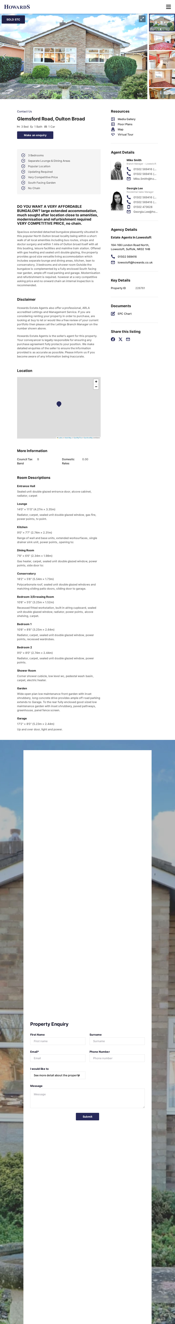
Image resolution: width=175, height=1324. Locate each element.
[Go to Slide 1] (162, 22)
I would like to (39, 1068)
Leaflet (60, 438)
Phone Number (100, 1051)
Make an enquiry (35, 135)
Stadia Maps (68, 438)
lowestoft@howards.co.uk (135, 262)
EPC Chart (124, 313)
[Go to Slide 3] (162, 60)
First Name (37, 1034)
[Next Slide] (143, 56)
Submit (87, 1116)
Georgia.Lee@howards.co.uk (145, 211)
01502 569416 (127, 256)
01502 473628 (143, 207)
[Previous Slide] (4, 56)
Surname (96, 1034)
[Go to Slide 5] (162, 97)
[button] (73, 56)
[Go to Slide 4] (162, 78)
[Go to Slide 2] (162, 41)
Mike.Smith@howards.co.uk (145, 178)
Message (36, 1086)
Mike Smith (134, 160)
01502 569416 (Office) (145, 174)
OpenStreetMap (88, 438)
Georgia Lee (135, 188)
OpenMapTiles (78, 438)
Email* (34, 1051)
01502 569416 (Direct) (145, 169)
